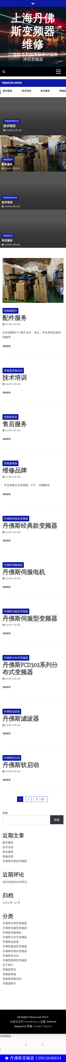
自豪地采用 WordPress (24, 1021)
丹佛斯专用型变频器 (15, 923)
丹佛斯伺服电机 (13, 565)
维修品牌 (15, 470)
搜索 (5, 813)
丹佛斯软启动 (12, 757)
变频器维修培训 (10, 197)
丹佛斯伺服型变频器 (16, 611)
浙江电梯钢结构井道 (13, 1044)
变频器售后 (10, 121)
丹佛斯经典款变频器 (16, 518)
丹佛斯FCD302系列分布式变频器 (30, 668)
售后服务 (44, 90)
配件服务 (7, 164)
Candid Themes (42, 1026)
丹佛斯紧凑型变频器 (15, 946)
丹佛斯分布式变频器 (16, 657)
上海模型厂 (34, 1044)
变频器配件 (8, 159)
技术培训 (25, 90)
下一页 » (41, 799)
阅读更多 (7, 346)
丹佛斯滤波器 (12, 711)
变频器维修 (10, 463)
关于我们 (8, 964)
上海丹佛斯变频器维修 (33, 31)
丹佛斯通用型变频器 (15, 960)
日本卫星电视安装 (55, 1044)
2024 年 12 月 (11, 902)
